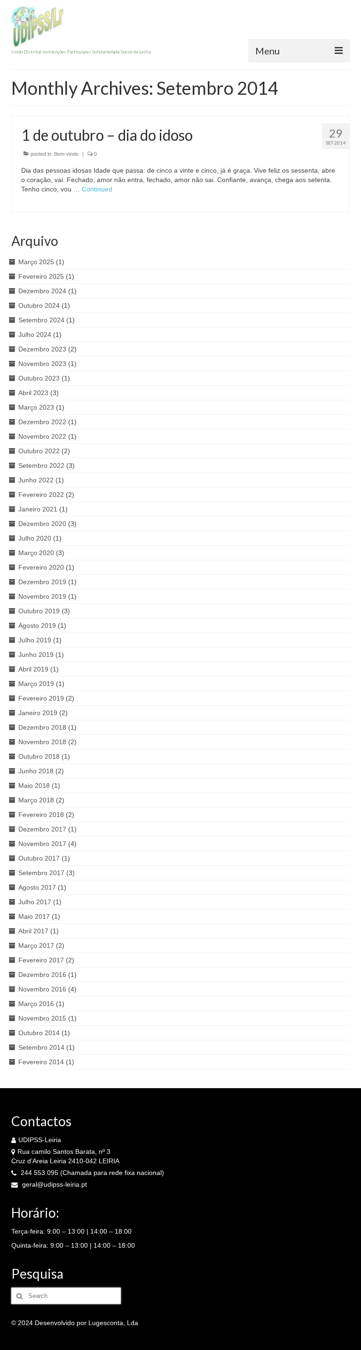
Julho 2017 (34, 902)
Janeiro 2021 (37, 509)
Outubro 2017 (39, 858)
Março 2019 (36, 683)
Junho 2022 (36, 480)
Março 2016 (36, 1003)
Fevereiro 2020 (41, 567)
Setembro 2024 (41, 320)
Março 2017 (36, 945)
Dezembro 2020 (42, 523)
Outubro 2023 (39, 378)
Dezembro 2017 (42, 829)
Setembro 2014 (41, 1047)
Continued (97, 189)
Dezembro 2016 (42, 974)
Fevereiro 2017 (41, 960)
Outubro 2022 (39, 451)
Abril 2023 (33, 393)
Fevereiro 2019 (41, 698)
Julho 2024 (34, 334)
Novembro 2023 (42, 363)
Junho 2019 (36, 654)
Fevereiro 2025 (41, 276)
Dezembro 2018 (42, 727)
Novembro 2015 (42, 1018)
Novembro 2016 (42, 989)
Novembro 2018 (42, 742)
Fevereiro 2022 (41, 494)
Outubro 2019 (39, 611)
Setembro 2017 (41, 873)
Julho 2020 (34, 538)
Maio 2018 (34, 785)
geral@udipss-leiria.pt (53, 1184)
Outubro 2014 (39, 1033)
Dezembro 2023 (42, 349)
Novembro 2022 (42, 436)
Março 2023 (36, 407)
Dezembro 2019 (42, 582)
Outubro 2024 (39, 305)
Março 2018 (36, 800)
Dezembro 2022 (42, 422)
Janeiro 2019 (37, 713)
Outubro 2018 (39, 756)
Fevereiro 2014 (41, 1062)
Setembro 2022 (41, 465)
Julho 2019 (34, 640)
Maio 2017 (34, 916)
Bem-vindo (66, 154)
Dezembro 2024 (42, 291)
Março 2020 (36, 553)
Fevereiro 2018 (41, 814)
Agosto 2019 (37, 625)
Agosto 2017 (37, 887)
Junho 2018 (36, 771)
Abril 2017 (33, 931)
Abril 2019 (33, 669)
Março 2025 (36, 262)
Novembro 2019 (42, 596)
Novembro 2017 (42, 843)
